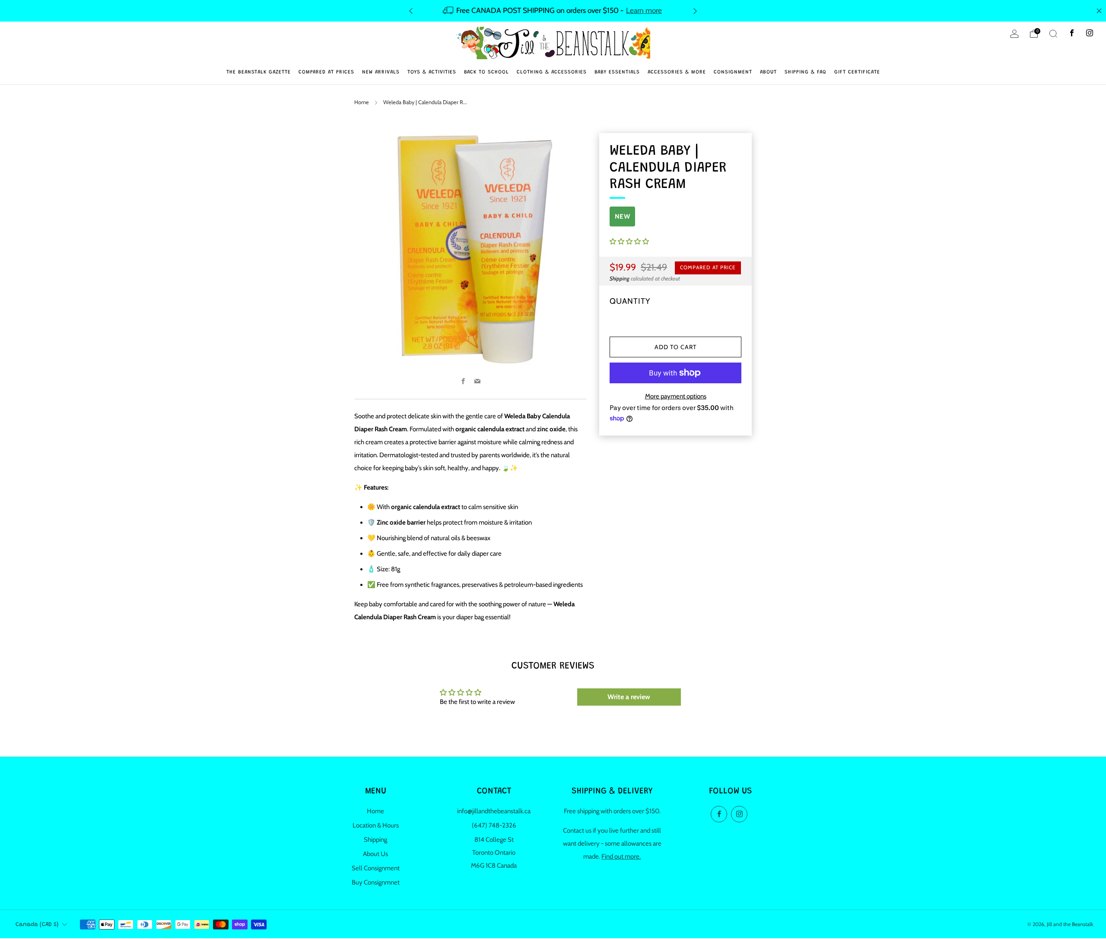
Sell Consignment (376, 868)
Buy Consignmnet (376, 882)
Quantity (630, 301)
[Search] (1053, 33)
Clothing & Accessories (552, 72)
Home (361, 102)
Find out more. (621, 856)
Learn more (644, 10)
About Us (375, 854)
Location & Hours (376, 825)
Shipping (619, 278)
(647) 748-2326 (494, 825)
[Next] (695, 10)
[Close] (1099, 10)
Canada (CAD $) (37, 925)
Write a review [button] (628, 697)
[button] (629, 241)
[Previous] (410, 10)
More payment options (675, 396)
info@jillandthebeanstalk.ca (494, 811)
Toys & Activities (431, 72)
